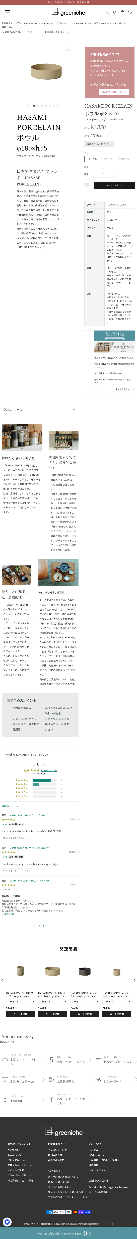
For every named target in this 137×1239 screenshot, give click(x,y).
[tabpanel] (22, 439)
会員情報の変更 (56, 1160)
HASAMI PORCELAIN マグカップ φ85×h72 (29, 815)
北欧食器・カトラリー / (56, 32)
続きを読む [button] (9, 913)
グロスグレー (124, 159)
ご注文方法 (13, 1150)
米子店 (115, 1160)
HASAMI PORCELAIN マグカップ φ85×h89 (29, 880)
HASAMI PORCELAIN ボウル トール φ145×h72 (83, 994)
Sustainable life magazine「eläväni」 (110, 1187)
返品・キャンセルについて (22, 1165)
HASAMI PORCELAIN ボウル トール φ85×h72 (115, 994)
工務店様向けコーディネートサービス (68, 1197)
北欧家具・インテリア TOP (15, 23)
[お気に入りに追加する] (87, 185)
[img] (8, 819)
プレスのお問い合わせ (60, 1187)
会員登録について (57, 1150)
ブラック (107, 159)
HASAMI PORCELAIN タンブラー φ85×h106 (19, 994)
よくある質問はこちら (125, 389)
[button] (22, 780)
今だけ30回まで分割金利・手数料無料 (68, 2)
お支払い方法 (15, 1155)
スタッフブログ (97, 1170)
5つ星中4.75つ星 (49, 770)
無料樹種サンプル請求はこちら (108, 373)
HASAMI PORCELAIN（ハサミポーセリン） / (23, 32)
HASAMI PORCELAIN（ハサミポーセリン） (51, 23)
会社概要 (93, 1150)
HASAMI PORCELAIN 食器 (86, 23)
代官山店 (105, 1160)
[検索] (115, 12)
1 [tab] (22, 448)
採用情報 (93, 1165)
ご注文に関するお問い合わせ (63, 1177)
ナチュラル (91, 159)
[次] (64, 105)
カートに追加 (20, 1014)
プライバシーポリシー (19, 1175)
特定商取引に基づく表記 (20, 1180)
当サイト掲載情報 (98, 1192)
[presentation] (2, 980)
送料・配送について (18, 1160)
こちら (121, 84)
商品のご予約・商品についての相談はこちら (114, 357)
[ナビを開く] (7, 12)
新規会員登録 (55, 1155)
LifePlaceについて (98, 1155)
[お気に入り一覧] (130, 12)
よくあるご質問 (16, 1170)
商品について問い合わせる (114, 91)
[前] (27, 105)
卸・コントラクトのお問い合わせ (65, 1192)
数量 (86, 173)
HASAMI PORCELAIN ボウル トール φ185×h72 (51, 994)
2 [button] (39, 926)
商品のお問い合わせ (58, 1182)
